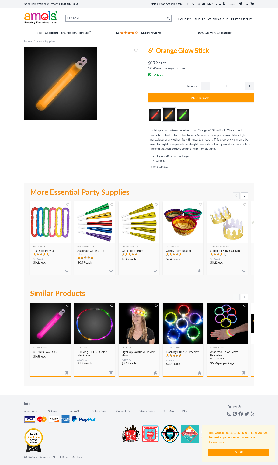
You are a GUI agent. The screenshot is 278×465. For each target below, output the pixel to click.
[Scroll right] (244, 195)
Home (28, 41)
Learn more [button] (216, 442)
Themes (200, 19)
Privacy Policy (147, 411)
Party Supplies (241, 19)
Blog (185, 411)
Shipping (53, 411)
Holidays (185, 19)
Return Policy (100, 411)
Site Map (168, 411)
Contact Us (123, 411)
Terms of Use (75, 411)
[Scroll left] (236, 195)
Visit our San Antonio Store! (167, 3)
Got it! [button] (239, 452)
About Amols (32, 411)
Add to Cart (201, 97)
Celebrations (218, 19)
